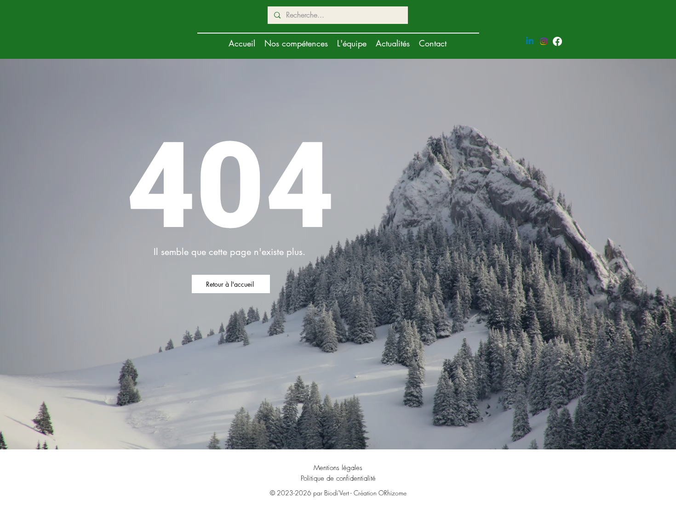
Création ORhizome (380, 492)
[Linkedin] (529, 41)
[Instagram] (543, 41)
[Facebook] (557, 41)
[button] (296, 43)
